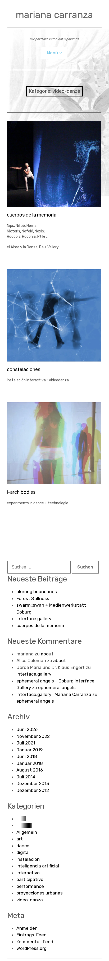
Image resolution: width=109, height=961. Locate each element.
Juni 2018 (26, 756)
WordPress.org (31, 948)
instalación (28, 859)
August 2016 (29, 770)
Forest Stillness (32, 598)
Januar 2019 (29, 749)
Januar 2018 (29, 763)
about (47, 653)
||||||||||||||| (24, 825)
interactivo (28, 872)
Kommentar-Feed (34, 941)
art (19, 838)
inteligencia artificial (37, 866)
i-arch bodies (21, 492)
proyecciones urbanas (39, 893)
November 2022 (33, 736)
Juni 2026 (27, 729)
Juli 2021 (25, 743)
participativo (29, 879)
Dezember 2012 (32, 790)
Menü (52, 52)
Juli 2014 (25, 776)
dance (22, 845)
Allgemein (26, 832)
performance (30, 886)
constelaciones (23, 369)
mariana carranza (54, 14)
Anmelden (27, 928)
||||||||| (21, 818)
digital (23, 852)
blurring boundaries (36, 591)
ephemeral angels (57, 687)
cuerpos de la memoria (31, 215)
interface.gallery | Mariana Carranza (53, 694)
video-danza (29, 899)
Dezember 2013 (32, 783)
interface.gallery (33, 618)
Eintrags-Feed (31, 934)
